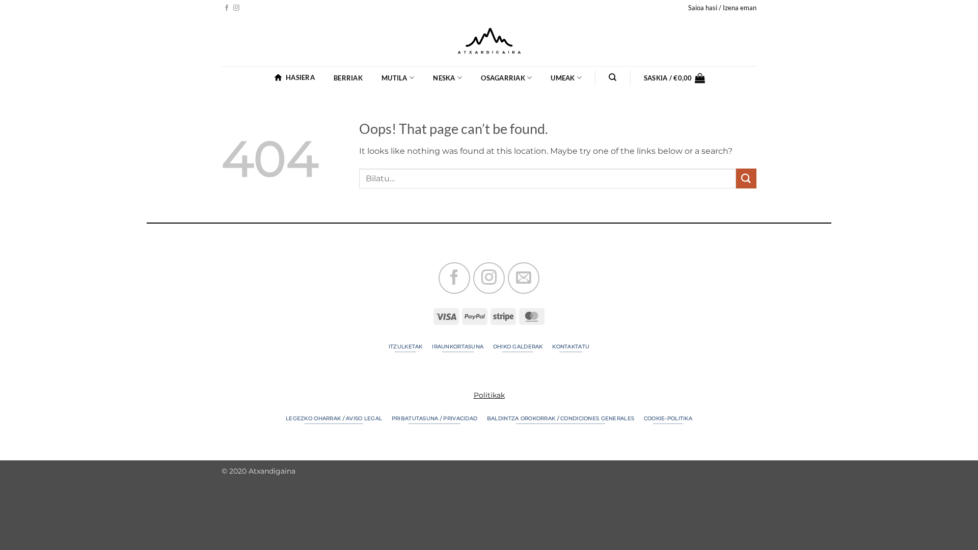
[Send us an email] (523, 278)
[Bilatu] (613, 77)
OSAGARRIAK (503, 78)
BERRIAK (348, 78)
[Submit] (746, 178)
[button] (722, 7)
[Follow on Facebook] (227, 8)
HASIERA (300, 77)
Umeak (563, 78)
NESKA (444, 78)
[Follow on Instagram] (236, 8)
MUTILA (395, 78)
